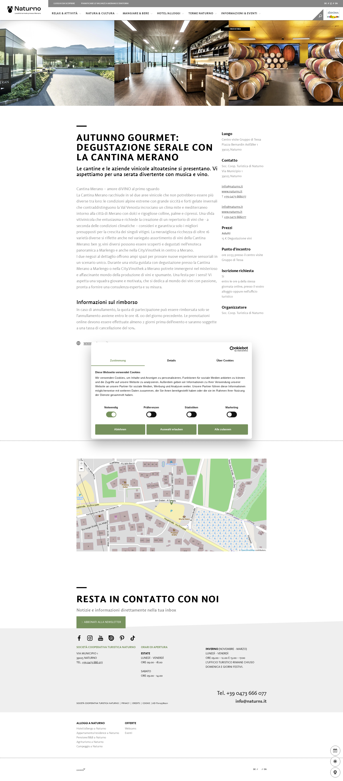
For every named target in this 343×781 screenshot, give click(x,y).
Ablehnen (120, 429)
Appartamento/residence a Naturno (97, 733)
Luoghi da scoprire (64, 3)
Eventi (128, 733)
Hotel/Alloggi (168, 13)
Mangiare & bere (136, 13)
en (336, 3)
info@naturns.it (232, 186)
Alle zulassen (223, 429)
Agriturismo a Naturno (89, 742)
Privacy (125, 703)
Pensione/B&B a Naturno (91, 737)
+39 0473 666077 (235, 196)
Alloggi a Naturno (90, 723)
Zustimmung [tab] (118, 360)
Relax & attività (65, 13)
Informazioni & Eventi (239, 13)
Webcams (130, 728)
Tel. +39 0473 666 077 (242, 693)
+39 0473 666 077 (92, 662)
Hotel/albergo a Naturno (91, 728)
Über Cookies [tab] (225, 360)
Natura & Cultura (100, 13)
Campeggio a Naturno (89, 746)
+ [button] (81, 463)
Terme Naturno (200, 13)
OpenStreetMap (248, 550)
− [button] (81, 468)
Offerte (130, 723)
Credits (136, 703)
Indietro (235, 29)
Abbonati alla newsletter (102, 622)
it (331, 3)
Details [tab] (171, 360)
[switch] (151, 414)
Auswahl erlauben (171, 429)
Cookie (146, 703)
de (325, 3)
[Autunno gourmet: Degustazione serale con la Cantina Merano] (171, 502)
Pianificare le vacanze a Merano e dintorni (105, 3)
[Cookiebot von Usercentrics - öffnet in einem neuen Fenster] (232, 349)
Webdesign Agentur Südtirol (80, 769)
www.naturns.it (232, 191)
